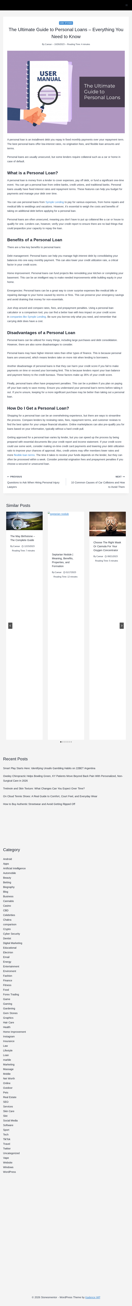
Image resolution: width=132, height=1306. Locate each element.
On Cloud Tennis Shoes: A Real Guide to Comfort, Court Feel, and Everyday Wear (50, 796)
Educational (9, 947)
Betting (7, 882)
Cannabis (8, 901)
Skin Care (8, 1111)
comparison (9, 924)
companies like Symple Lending (28, 316)
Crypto (7, 929)
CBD (5, 910)
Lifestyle (8, 1050)
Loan (6, 1055)
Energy (7, 961)
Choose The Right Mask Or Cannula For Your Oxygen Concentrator (107, 546)
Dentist (7, 938)
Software (8, 1125)
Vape (6, 1157)
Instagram (9, 1036)
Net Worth (9, 1078)
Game (6, 999)
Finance (7, 980)
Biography (9, 887)
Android (7, 859)
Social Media (10, 1120)
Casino (7, 905)
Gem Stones (66, 23)
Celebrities (9, 915)
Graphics (8, 1017)
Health (6, 1027)
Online (6, 1083)
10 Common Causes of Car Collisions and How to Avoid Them (98, 482)
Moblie (7, 1073)
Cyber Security (11, 933)
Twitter (7, 1148)
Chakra (7, 919)
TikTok (6, 1139)
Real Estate (9, 1097)
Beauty (7, 877)
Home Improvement (14, 1031)
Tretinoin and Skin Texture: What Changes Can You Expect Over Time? (44, 788)
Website (7, 1162)
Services (8, 1106)
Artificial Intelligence (14, 868)
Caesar (48, 44)
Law (5, 1045)
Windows (8, 1167)
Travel (6, 1143)
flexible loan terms (24, 455)
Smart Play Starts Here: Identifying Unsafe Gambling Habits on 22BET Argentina (49, 768)
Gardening (9, 1008)
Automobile (9, 873)
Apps (6, 863)
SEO (6, 1101)
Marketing (8, 1064)
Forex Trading (11, 994)
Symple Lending (55, 202)
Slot (5, 1115)
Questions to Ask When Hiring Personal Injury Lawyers (33, 482)
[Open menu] (126, 5)
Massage (8, 1069)
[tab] (60, 742)
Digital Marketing (12, 943)
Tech (6, 1134)
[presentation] (24, 521)
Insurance (8, 1041)
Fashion (7, 975)
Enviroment (9, 971)
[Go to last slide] (10, 626)
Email (6, 957)
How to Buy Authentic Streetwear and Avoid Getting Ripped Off (39, 804)
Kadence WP (92, 1297)
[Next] (122, 626)
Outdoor (8, 1087)
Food (6, 989)
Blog (5, 891)
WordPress (9, 1171)
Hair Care (8, 1022)
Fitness (7, 985)
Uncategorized (11, 1153)
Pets (5, 1092)
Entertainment (11, 966)
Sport (6, 1129)
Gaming (7, 1003)
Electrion (8, 952)
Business (8, 896)
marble (7, 1059)
